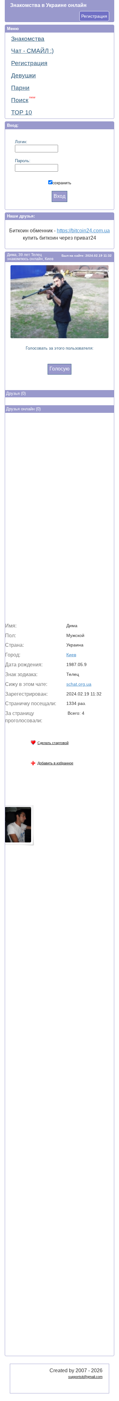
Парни (20, 87)
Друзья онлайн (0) (23, 409)
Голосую (59, 368)
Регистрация (94, 16)
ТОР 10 (21, 112)
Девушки (23, 75)
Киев (71, 654)
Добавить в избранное (55, 763)
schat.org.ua (78, 684)
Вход (59, 196)
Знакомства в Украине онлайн (48, 5)
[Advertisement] (59, 519)
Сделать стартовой (53, 743)
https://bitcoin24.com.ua (83, 230)
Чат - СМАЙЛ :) (32, 50)
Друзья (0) (16, 393)
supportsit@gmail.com (85, 1377)
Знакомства (27, 38)
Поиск (23, 99)
